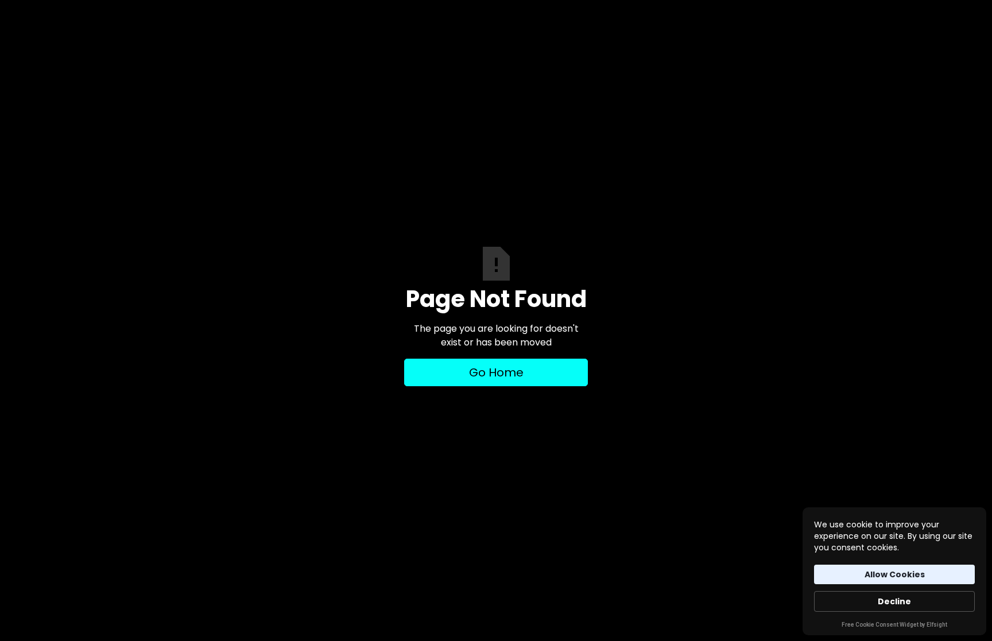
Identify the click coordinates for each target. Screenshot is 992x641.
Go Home (496, 372)
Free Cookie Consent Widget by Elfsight (894, 625)
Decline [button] (894, 601)
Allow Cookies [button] (895, 574)
